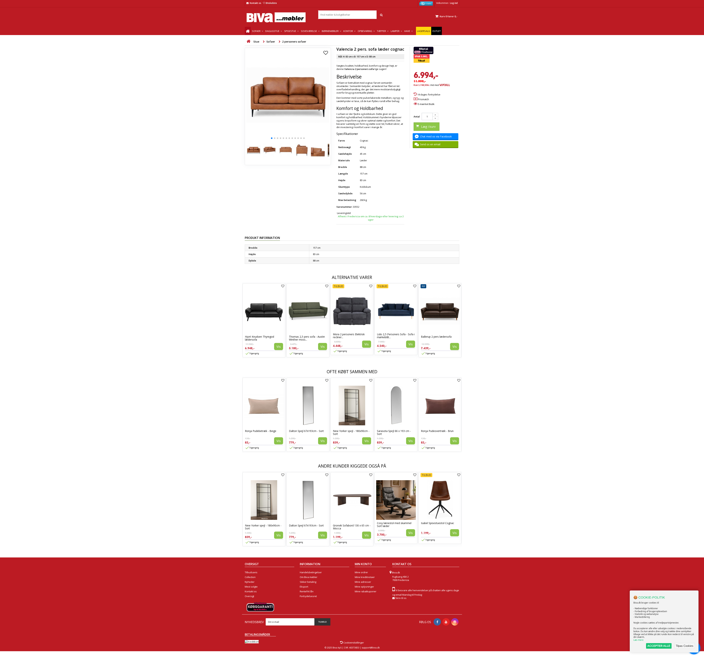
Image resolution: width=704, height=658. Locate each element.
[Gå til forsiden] (248, 41)
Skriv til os (400, 598)
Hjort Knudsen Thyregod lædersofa (259, 338)
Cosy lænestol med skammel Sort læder (394, 524)
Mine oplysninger (364, 586)
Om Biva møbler (308, 577)
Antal (417, 116)
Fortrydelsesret (308, 596)
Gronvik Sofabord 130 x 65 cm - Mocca (352, 527)
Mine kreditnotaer (365, 577)
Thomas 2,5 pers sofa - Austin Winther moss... (307, 338)
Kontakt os (255, 3)
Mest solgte (251, 586)
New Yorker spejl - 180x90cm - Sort (351, 432)
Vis (278, 346)
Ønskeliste (271, 3)
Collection (250, 577)
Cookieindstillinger (353, 642)
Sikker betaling (308, 582)
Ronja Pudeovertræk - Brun (437, 431)
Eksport (304, 586)
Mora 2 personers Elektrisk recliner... (349, 335)
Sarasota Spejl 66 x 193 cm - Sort (394, 432)
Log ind (454, 3)
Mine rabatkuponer (365, 591)
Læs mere (638, 639)
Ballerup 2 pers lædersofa (436, 336)
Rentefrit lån (307, 591)
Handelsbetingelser (311, 572)
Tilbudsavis (251, 572)
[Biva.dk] (279, 17)
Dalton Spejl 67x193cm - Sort (306, 431)
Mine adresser (363, 582)
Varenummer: (344, 206)
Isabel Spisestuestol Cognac (437, 523)
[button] (271, 138)
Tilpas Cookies (684, 645)
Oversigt (249, 596)
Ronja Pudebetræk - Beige (260, 431)
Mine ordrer (361, 572)
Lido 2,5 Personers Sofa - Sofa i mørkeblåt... (396, 335)
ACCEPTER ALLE (658, 645)
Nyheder (249, 582)
